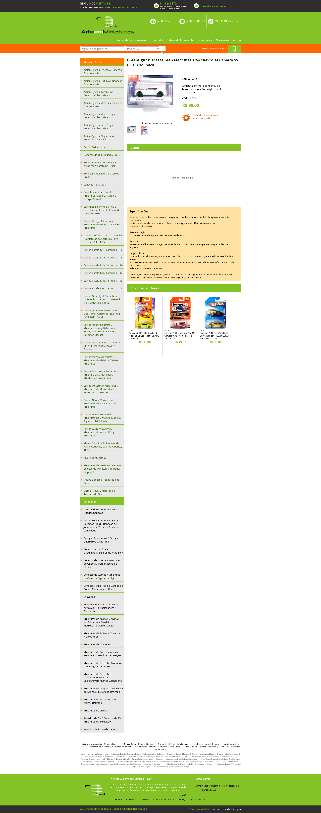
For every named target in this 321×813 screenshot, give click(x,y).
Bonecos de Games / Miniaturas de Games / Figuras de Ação (102, 576)
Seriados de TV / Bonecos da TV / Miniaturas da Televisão (103, 719)
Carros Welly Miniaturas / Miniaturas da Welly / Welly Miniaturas (99, 432)
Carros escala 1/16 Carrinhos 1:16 (103, 249)
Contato (157, 40)
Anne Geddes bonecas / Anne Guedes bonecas (101, 511)
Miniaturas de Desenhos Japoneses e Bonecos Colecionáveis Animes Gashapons (103, 677)
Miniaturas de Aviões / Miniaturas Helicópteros (103, 634)
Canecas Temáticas (95, 184)
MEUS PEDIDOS (195, 21)
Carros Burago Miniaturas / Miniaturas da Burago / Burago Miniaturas (101, 224)
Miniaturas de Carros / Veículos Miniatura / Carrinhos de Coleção (102, 653)
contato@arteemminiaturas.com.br (217, 6)
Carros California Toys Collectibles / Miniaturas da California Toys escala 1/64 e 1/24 (103, 239)
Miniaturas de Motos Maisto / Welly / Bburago (101, 701)
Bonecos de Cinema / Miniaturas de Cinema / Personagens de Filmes (102, 564)
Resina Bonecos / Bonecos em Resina (101, 481)
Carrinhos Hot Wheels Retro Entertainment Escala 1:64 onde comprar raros (102, 210)
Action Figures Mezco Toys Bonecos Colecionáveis (99, 115)
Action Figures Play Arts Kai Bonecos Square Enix (99, 137)
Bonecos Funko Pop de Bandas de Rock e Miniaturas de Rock (103, 587)
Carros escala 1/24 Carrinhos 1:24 (103, 265)
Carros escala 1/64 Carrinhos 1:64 (103, 288)
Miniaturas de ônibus (95, 710)
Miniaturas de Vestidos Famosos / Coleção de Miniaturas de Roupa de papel (103, 469)
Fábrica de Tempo (229, 809)
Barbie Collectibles (94, 147)
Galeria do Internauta (180, 40)
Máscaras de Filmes (95, 457)
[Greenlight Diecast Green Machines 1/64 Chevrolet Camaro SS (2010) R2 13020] (150, 98)
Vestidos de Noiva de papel (99, 729)
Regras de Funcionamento (132, 40)
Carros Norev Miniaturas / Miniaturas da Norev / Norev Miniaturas (100, 403)
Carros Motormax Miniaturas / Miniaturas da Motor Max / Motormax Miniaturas (101, 389)
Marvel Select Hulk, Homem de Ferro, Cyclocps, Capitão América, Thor (103, 446)
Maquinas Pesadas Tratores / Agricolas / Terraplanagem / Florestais (101, 608)
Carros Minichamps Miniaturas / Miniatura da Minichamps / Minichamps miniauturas (102, 375)
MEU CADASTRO (167, 21)
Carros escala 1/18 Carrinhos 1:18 (103, 257)
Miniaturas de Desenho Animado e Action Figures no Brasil (103, 664)
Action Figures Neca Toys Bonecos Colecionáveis (98, 126)
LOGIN (104, 7)
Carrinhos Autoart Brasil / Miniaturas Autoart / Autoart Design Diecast (100, 196)
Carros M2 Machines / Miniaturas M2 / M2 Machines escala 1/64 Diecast (102, 346)
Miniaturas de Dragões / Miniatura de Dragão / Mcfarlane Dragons (103, 690)
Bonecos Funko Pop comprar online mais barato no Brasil (100, 164)
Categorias (90, 501)
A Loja (237, 40)
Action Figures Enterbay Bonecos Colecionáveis (103, 71)
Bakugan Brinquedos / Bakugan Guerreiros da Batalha (101, 539)
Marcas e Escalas (93, 62)
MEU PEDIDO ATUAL (227, 21)
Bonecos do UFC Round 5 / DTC (102, 154)
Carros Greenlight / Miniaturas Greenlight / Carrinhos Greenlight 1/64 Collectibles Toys (103, 299)
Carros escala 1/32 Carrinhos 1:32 (103, 273)
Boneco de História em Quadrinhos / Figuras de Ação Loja (103, 551)
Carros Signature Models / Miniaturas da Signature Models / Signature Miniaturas (102, 418)
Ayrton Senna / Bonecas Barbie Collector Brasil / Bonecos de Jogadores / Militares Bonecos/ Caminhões (101, 525)
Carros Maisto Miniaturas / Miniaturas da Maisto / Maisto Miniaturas (101, 360)
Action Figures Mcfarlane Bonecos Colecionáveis (103, 104)
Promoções (205, 40)
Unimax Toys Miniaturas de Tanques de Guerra (99, 492)
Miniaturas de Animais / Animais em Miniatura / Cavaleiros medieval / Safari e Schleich (102, 622)
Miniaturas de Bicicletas (97, 644)
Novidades (222, 40)
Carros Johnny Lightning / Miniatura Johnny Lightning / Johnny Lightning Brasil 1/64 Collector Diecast (99, 329)
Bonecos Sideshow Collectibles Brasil (101, 175)
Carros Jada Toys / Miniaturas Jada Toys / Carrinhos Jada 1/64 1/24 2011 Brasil (102, 314)
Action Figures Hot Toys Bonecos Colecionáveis (103, 82)
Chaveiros (89, 596)
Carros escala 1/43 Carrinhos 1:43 (103, 280)
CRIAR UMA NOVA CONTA (124, 7)
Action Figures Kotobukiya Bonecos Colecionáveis (98, 93)
